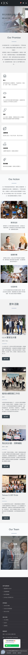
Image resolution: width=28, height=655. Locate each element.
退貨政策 (14, 652)
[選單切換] (26, 3)
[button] (2, 553)
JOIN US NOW (14, 560)
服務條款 (19, 652)
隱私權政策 (9, 652)
